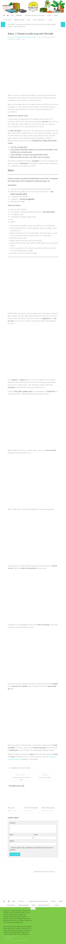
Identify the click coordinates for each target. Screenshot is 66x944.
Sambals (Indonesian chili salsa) (35, 15)
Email (36, 834)
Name (11, 834)
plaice (23, 768)
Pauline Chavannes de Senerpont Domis (23, 37)
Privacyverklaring (8, 938)
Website (11, 841)
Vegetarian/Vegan (19, 20)
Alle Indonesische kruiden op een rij (44, 871)
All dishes (19, 15)
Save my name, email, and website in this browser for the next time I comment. (31, 849)
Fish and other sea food (25, 24)
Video (28, 20)
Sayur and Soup (19, 27)
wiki (39, 100)
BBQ (12, 15)
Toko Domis (13, 936)
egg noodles (14, 768)
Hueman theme (24, 940)
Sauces (49, 15)
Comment (12, 823)
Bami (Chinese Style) (47, 808)
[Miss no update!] (61, 911)
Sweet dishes (7, 20)
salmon (28, 768)
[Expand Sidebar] (3, 24)
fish (20, 768)
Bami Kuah (11, 808)
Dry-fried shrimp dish (31, 808)
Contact (50, 20)
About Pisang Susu (38, 20)
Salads (56, 15)
